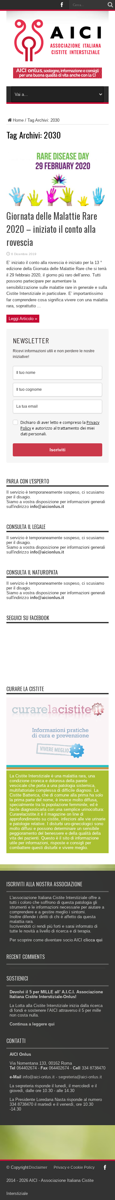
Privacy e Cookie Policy (74, 1167)
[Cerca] (110, 5)
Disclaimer (38, 1167)
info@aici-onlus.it (39, 1077)
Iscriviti (57, 449)
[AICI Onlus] (57, 57)
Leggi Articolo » (23, 318)
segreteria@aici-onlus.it (80, 1077)
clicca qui (93, 940)
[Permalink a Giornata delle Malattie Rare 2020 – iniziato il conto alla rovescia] (57, 204)
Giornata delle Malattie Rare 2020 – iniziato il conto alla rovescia (51, 228)
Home (18, 120)
